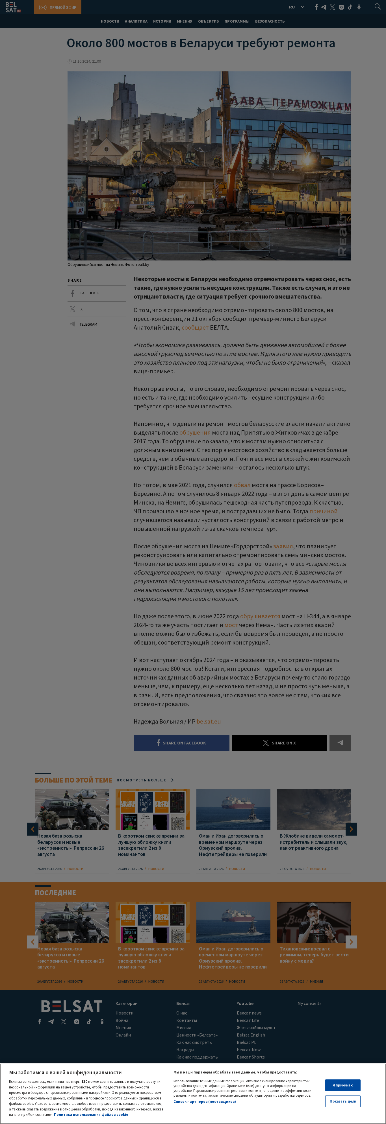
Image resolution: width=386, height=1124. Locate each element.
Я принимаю (343, 1085)
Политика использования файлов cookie (91, 1114)
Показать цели (343, 1101)
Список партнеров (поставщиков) (205, 1101)
